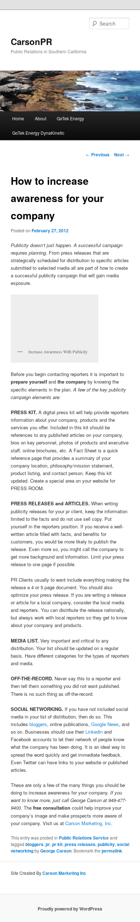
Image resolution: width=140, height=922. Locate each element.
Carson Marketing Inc (64, 873)
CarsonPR (31, 41)
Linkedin (94, 731)
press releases (80, 844)
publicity (106, 844)
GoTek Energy (70, 118)
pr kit (57, 844)
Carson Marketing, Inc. (89, 823)
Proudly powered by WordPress (70, 908)
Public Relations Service (84, 837)
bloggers (38, 724)
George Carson (55, 850)
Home (18, 118)
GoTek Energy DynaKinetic (38, 133)
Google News (105, 724)
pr (48, 844)
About (40, 118)
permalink (112, 850)
